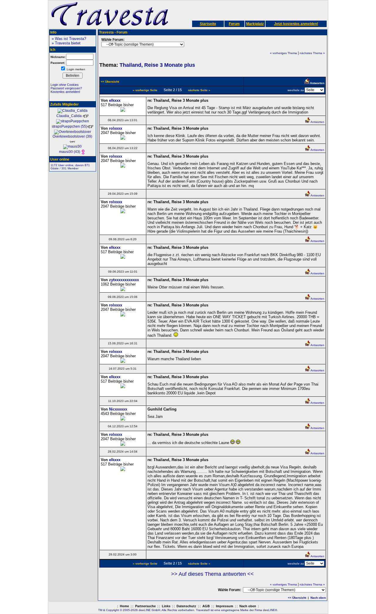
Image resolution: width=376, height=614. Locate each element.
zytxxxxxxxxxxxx (124, 280)
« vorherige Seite (145, 90)
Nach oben (318, 597)
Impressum (224, 606)
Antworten (317, 122)
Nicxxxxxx (118, 409)
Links (166, 606)
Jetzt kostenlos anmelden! (296, 24)
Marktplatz (255, 24)
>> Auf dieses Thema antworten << (212, 574)
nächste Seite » (199, 90)
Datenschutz (186, 606)
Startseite (208, 24)
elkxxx (114, 100)
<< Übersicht (297, 597)
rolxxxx (115, 128)
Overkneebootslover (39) (72, 136)
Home (124, 606)
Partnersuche (145, 606)
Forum (234, 24)
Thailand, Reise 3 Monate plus (157, 65)
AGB (206, 606)
